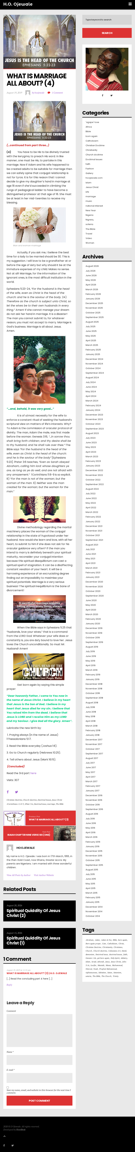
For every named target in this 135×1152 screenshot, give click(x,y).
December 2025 (94, 303)
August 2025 (92, 321)
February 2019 (93, 674)
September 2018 (94, 697)
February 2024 (93, 405)
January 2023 (93, 465)
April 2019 (90, 665)
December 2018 (94, 684)
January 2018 (92, 735)
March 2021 (91, 568)
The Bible (59, 804)
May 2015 (90, 883)
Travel (89, 233)
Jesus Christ (57, 800)
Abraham (90, 940)
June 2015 (91, 878)
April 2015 (90, 888)
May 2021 (90, 558)
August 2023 (92, 433)
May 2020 (91, 605)
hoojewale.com (94, 177)
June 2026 (91, 275)
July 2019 (90, 651)
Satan (109, 972)
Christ (121, 943)
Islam (88, 182)
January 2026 (93, 298)
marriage (51, 804)
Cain (104, 943)
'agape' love (92, 122)
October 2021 (93, 535)
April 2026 (91, 284)
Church (89, 951)
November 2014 (94, 911)
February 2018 (93, 730)
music (89, 201)
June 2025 (91, 331)
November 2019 (94, 633)
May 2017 (90, 772)
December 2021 (94, 526)
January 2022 (93, 521)
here (33, 773)
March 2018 (91, 725)
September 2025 (95, 317)
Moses (108, 965)
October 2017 (93, 749)
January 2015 (92, 902)
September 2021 (94, 540)
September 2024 (95, 372)
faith (88, 164)
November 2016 (94, 800)
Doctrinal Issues (44, 800)
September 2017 (94, 753)
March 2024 (92, 400)
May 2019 (90, 660)
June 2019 (91, 656)
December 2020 (94, 581)
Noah (95, 969)
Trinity (115, 976)
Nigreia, (90, 219)
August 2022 (92, 489)
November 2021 (94, 530)
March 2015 (91, 892)
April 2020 (91, 609)
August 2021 (92, 544)
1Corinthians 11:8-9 (15, 804)
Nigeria (89, 215)
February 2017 (93, 786)
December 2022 (94, 470)
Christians (118, 947)
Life (87, 191)
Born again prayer (93, 943)
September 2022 (95, 484)
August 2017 (92, 758)
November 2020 (94, 586)
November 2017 (94, 744)
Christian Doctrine (14, 800)
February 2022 (93, 516)
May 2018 (90, 716)
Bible (88, 131)
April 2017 (90, 776)
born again (91, 136)
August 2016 (92, 813)
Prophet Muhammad (108, 969)
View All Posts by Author (18, 875)
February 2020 (93, 619)
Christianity (91, 150)
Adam (97, 940)
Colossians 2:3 (114, 951)
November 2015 (94, 855)
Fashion (90, 168)
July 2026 (90, 270)
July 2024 (91, 382)
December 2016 (94, 795)
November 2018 (94, 688)
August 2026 (92, 266)
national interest (94, 205)
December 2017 (94, 739)
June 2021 (91, 554)
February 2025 (93, 349)
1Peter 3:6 (29, 804)
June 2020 (91, 600)
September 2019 (94, 642)
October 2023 (93, 424)
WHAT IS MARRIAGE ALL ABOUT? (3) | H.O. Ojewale (37, 973)
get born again (103, 958)
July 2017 (90, 762)
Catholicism (92, 140)
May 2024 (91, 391)
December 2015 (94, 851)
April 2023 (91, 451)
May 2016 (90, 827)
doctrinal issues (115, 954)
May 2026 (91, 280)
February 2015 (93, 897)
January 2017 (92, 790)
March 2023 (92, 456)
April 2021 (90, 563)
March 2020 (92, 614)
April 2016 (90, 832)
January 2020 (93, 623)
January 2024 (93, 410)
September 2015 (94, 865)
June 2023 (91, 442)
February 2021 (93, 572)
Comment (11, 1010)
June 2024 (91, 386)
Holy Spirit (115, 958)
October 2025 (93, 312)
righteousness (91, 972)
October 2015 (93, 860)
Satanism (117, 972)
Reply (9, 984)
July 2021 (90, 549)
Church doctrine (30, 800)
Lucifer (93, 965)
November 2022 (94, 475)
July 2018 (90, 707)
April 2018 (90, 721)
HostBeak (21, 1129)
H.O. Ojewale (18, 4)
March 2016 (91, 837)
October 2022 (93, 479)
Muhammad (117, 965)
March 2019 (91, 670)
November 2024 (94, 363)
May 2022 (91, 503)
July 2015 (90, 874)
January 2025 (93, 354)
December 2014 (94, 906)
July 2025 (90, 326)
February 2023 (93, 461)
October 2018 (93, 693)
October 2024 (93, 368)
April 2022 (91, 507)
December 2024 (94, 359)
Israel (94, 961)
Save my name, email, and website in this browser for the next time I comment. (39, 1091)
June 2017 (91, 767)
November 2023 (94, 419)
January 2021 (92, 577)
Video (89, 238)
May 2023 (91, 447)
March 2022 (92, 512)
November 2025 (94, 307)
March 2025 (92, 345)
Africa (89, 126)
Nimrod (89, 969)
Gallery (89, 173)
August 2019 (92, 646)
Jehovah (100, 961)
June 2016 (91, 823)
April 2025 (91, 340)
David (124, 951)
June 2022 (91, 498)
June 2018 (91, 711)
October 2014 (93, 916)
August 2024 (92, 377)
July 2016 (90, 818)
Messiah (101, 965)
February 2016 (93, 841)
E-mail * (11, 1069)
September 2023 (95, 428)
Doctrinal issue (40, 804)
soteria (89, 224)
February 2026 (93, 294)
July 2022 (90, 493)
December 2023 (94, 414)
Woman (90, 242)
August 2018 (92, 702)
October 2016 (93, 804)
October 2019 (93, 637)
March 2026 (92, 289)
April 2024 (91, 396)
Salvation (102, 972)
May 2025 (91, 335)
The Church (106, 976)
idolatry (124, 958)
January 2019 (92, 679)
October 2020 (93, 591)
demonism (90, 954)
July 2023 (90, 438)
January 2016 (92, 846)
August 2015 (92, 869)
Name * (10, 1051)
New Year (91, 210)
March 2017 (91, 781)
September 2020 (95, 595)
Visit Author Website (44, 875)
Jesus (107, 961)
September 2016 (94, 809)
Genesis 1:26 (91, 958)
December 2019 (94, 628)
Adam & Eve (106, 940)
